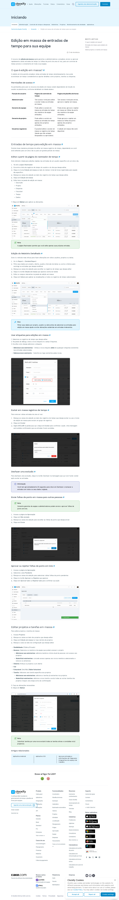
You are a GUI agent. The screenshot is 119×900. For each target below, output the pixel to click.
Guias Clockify (73, 799)
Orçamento (39, 857)
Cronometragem (40, 843)
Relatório (38, 853)
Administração (23, 24)
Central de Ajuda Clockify (19, 29)
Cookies (38, 896)
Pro (37, 829)
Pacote (54, 881)
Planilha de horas (57, 797)
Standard (38, 825)
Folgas (54, 827)
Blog (70, 812)
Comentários (61, 4)
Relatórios (55, 24)
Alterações (37, 4)
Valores (54, 811)
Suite (53, 878)
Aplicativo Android (19, 756)
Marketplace (56, 884)
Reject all (92, 894)
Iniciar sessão (15, 810)
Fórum (87, 804)
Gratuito (38, 819)
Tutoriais (46, 4)
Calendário (55, 804)
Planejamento (40, 847)
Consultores (72, 833)
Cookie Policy (77, 890)
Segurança (60, 896)
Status (53, 4)
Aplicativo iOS (41, 756)
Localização (55, 821)
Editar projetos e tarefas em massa (96, 49)
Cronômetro (55, 794)
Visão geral (39, 794)
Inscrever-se (14, 813)
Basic (37, 822)
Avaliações (39, 804)
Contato (105, 4)
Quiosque (55, 801)
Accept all (75, 894)
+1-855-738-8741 (90, 807)
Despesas (55, 837)
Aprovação (55, 831)
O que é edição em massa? (93, 42)
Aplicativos (90, 24)
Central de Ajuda (90, 794)
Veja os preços (40, 835)
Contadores (72, 836)
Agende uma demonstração (87, 4)
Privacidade (51, 896)
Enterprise (39, 832)
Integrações (39, 801)
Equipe (54, 834)
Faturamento (56, 841)
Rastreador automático (59, 807)
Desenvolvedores (74, 830)
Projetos (62, 24)
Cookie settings (108, 894)
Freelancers (72, 820)
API (37, 811)
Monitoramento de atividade (76, 24)
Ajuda (31, 4)
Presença (38, 850)
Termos (44, 896)
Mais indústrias (73, 840)
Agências (71, 823)
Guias (68, 4)
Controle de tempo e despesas (40, 24)
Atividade (55, 817)
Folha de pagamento (42, 860)
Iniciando (14, 24)
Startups (71, 826)
